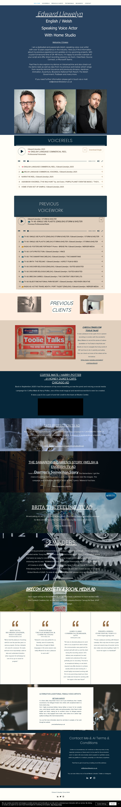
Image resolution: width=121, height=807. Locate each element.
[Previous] (8, 707)
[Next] (113, 707)
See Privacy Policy (56, 805)
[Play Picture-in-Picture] (77, 413)
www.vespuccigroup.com (105, 635)
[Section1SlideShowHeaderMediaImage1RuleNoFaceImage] (58, 725)
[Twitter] (91, 778)
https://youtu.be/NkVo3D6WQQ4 (63, 578)
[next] (103, 112)
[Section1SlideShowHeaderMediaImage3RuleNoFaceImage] (62, 725)
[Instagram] (94, 778)
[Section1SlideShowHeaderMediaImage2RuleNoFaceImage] (60, 725)
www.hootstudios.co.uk (15, 636)
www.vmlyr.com (45, 636)
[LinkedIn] (87, 778)
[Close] (119, 803)
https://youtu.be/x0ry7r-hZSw (63, 525)
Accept (113, 804)
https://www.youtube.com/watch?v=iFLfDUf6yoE (64, 446)
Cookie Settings (101, 804)
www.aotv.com (75, 638)
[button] (29, 111)
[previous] (17, 112)
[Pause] (40, 413)
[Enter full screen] (80, 413)
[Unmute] (43, 413)
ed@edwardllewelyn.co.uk (89, 768)
